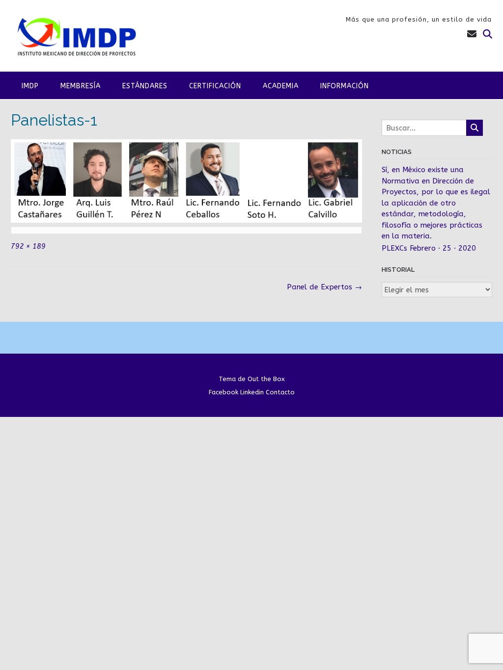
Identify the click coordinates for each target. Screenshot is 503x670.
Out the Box (266, 379)
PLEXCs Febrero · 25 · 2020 (429, 248)
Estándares (145, 86)
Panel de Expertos (324, 287)
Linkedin (252, 392)
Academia (281, 86)
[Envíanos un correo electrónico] (471, 34)
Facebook (223, 392)
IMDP (30, 86)
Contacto (280, 392)
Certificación (215, 86)
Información (344, 86)
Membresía (80, 86)
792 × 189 (28, 246)
